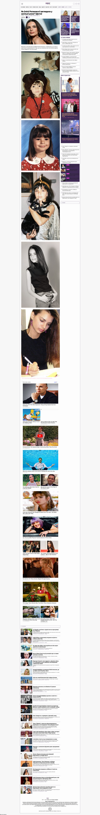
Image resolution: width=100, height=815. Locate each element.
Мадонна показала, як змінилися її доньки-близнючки (44, 687)
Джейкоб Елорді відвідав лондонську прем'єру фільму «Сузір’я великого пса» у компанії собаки (46, 706)
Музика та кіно (35, 7)
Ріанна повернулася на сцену (70, 139)
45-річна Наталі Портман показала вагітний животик (69, 94)
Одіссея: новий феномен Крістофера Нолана (45, 677)
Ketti (39, 642)
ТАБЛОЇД (27, 7)
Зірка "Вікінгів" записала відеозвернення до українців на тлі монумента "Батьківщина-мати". (46, 724)
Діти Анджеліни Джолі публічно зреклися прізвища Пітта (69, 115)
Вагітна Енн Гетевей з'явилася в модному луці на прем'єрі (75, 31)
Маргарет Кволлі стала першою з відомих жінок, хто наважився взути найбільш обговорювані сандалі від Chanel (46, 662)
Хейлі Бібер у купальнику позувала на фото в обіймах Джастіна (45, 638)
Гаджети (43, 7)
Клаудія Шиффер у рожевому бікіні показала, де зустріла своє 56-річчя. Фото (46, 670)
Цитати (66, 7)
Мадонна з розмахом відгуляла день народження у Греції (46, 747)
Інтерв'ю (69, 7)
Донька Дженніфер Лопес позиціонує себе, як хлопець (72, 170)
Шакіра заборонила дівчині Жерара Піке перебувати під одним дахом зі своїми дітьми (65, 32)
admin (39, 649)
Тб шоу (30, 7)
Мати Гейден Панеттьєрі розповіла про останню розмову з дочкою (45, 654)
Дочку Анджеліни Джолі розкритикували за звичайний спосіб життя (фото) (73, 165)
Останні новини (65, 37)
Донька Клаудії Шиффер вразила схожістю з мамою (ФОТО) (45, 696)
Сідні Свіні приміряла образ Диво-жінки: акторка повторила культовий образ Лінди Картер (46, 732)
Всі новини (23, 7)
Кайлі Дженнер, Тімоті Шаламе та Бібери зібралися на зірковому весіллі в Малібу (44, 762)
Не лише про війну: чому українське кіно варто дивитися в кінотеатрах (45, 646)
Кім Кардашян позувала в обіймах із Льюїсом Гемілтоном (45, 770)
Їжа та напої (55, 7)
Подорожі (47, 7)
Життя (59, 7)
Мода (40, 7)
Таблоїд (22, 15)
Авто (51, 7)
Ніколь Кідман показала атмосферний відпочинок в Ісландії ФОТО (43, 755)
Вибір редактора (65, 75)
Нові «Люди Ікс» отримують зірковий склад (44, 715)
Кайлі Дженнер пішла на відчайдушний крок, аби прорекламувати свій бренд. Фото (46, 778)
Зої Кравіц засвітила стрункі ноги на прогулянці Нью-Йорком (46, 630)
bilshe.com (49, 799)
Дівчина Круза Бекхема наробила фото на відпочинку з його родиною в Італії (44, 787)
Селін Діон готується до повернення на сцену (45, 739)
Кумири (62, 7)
